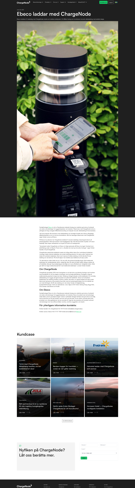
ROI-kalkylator (92, 487)
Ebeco (50, 227)
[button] (38, 2)
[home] (23, 2)
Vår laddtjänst (77, 487)
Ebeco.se (78, 311)
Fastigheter (61, 487)
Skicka (83, 458)
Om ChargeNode (108, 487)
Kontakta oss (47, 487)
